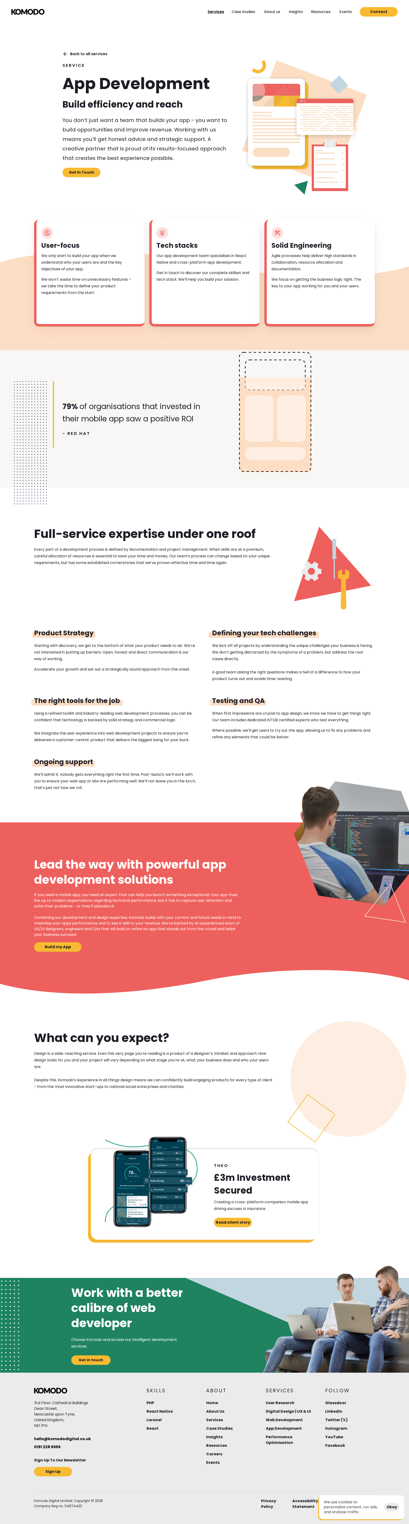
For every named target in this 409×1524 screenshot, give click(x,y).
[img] (27, 12)
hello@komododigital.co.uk (62, 1439)
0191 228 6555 (47, 1447)
